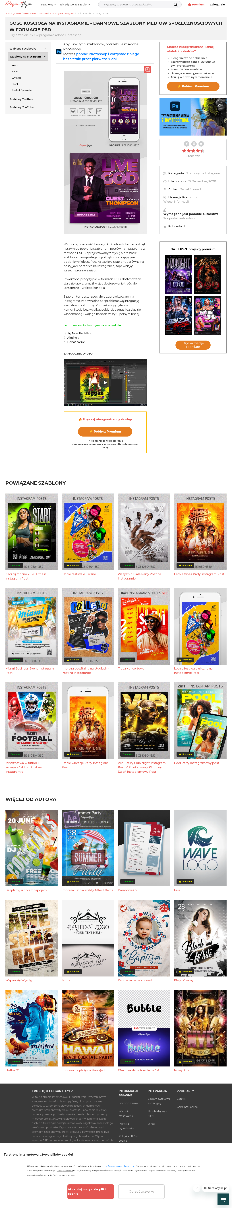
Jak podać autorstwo (179, 218)
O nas (151, 1123)
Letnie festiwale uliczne (79, 574)
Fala (177, 890)
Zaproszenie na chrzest (135, 980)
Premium (198, 4)
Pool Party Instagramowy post (196, 763)
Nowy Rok (181, 1070)
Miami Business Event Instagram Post (29, 671)
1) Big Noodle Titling (78, 333)
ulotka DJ (12, 1070)
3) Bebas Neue (74, 342)
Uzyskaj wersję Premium (193, 345)
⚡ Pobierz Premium (105, 431)
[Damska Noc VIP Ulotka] (207, 315)
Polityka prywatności (126, 1126)
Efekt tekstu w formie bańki (138, 1070)
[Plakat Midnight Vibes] (178, 274)
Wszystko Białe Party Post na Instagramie (139, 576)
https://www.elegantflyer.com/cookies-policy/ (97, 1170)
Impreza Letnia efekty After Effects (87, 890)
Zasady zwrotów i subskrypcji (159, 1101)
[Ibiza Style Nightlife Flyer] (178, 315)
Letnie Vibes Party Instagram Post (199, 574)
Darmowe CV (127, 890)
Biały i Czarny (183, 980)
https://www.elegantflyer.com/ (118, 1166)
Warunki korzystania (126, 1113)
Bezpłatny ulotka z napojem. (26, 890)
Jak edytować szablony (75, 4)
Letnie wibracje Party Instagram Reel (85, 765)
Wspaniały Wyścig (18, 980)
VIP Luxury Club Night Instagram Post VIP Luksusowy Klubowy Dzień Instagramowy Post (142, 767)
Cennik (181, 1098)
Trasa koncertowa (131, 668)
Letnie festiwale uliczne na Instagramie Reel (193, 671)
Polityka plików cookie (128, 1138)
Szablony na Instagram (25, 56)
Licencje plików (128, 1103)
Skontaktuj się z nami (157, 1113)
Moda (66, 980)
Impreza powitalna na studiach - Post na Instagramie (85, 671)
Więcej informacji (176, 201)
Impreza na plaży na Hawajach (84, 1070)
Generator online (187, 1107)
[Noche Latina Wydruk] (207, 274)
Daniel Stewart (190, 189)
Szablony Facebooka (22, 48)
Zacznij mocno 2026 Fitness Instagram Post (26, 576)
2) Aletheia (71, 337)
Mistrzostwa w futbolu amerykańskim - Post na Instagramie (23, 767)
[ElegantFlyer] (18, 4)
